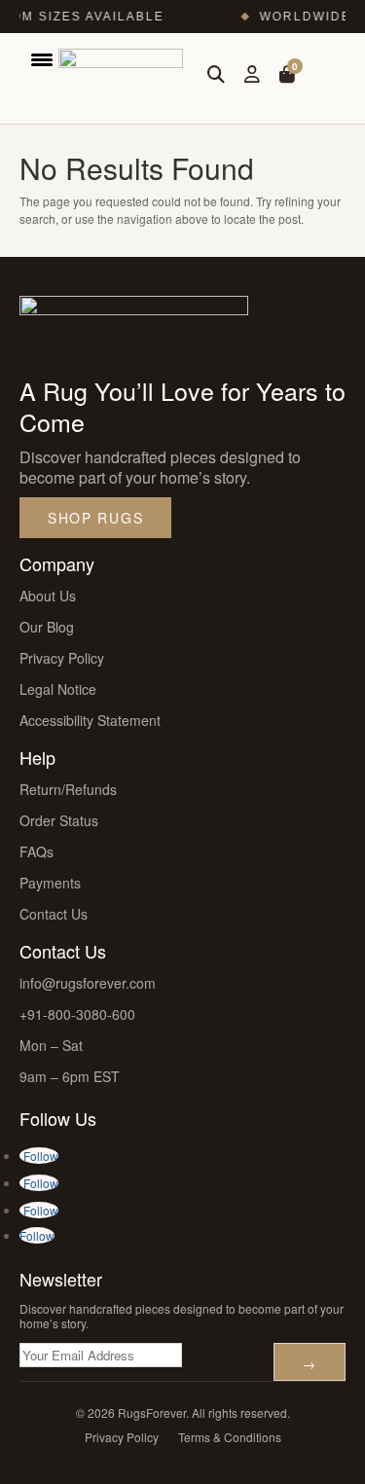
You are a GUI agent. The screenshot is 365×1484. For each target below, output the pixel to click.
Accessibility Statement (90, 720)
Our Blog (46, 626)
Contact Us (53, 913)
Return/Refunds (68, 789)
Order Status (58, 820)
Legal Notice (57, 689)
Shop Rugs (95, 517)
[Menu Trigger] (41, 58)
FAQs (36, 851)
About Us (47, 595)
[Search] (216, 75)
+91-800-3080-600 (77, 1014)
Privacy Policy (61, 658)
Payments (50, 882)
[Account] (252, 75)
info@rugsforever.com (87, 983)
